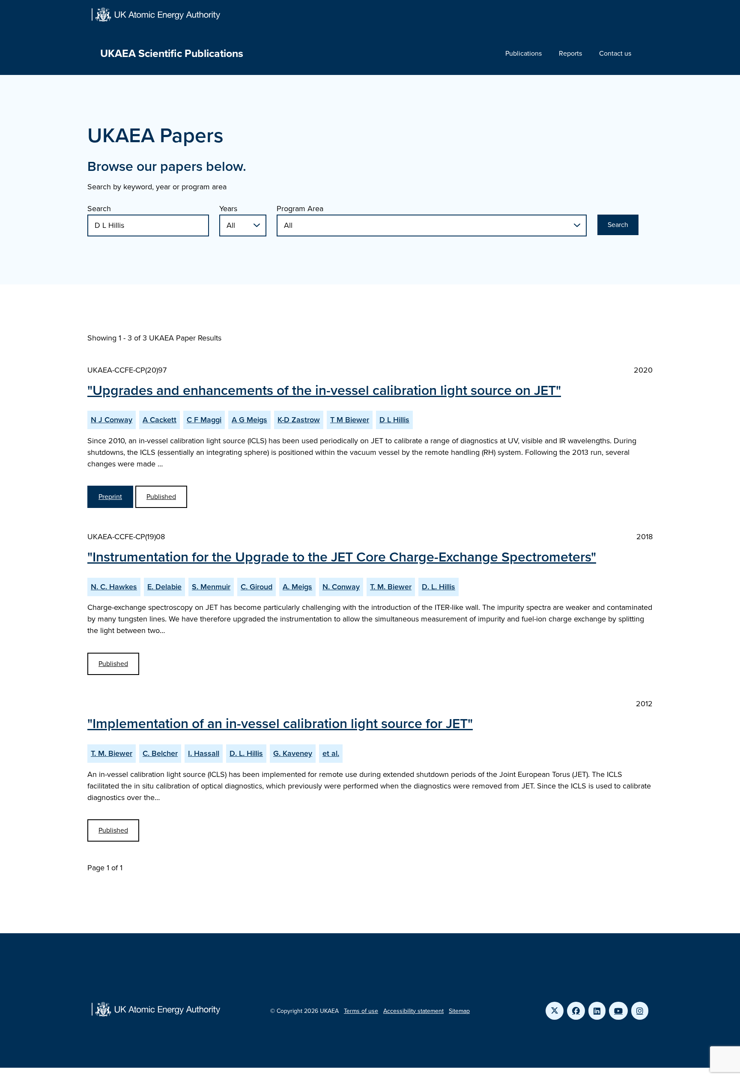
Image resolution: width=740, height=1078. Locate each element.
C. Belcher (160, 753)
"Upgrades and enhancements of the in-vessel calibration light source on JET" (324, 390)
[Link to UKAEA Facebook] (576, 1011)
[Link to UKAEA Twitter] (555, 1011)
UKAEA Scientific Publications (171, 53)
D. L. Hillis (438, 586)
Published (161, 497)
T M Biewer (349, 419)
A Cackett (159, 419)
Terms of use (361, 1010)
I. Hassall (203, 753)
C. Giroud (256, 586)
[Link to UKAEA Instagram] (639, 1011)
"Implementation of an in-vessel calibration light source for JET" (280, 723)
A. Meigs (297, 586)
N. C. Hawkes (114, 586)
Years (228, 208)
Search (99, 208)
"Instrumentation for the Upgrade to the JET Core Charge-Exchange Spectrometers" (341, 556)
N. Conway (341, 586)
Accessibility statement (413, 1010)
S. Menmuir (211, 586)
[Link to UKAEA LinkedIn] (597, 1011)
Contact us (615, 53)
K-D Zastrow (299, 419)
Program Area (300, 208)
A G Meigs (249, 419)
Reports (570, 53)
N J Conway (111, 419)
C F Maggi (204, 419)
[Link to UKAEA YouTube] (618, 1011)
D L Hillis (394, 419)
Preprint (110, 497)
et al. (330, 753)
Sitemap (459, 1010)
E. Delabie (164, 586)
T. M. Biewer (391, 586)
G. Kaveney (292, 753)
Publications (523, 53)
